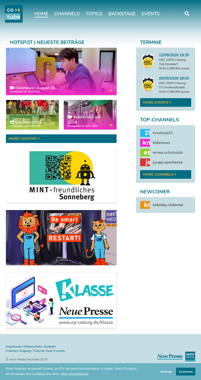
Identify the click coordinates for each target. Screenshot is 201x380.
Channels (67, 14)
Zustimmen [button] (186, 372)
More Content (23, 138)
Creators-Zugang (18, 351)
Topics (94, 14)
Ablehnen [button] (166, 372)
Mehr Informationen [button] (74, 374)
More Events (155, 102)
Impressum (14, 346)
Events (151, 14)
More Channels (158, 174)
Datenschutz (33, 346)
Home (41, 14)
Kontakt (50, 346)
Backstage (122, 14)
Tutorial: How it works (49, 351)
